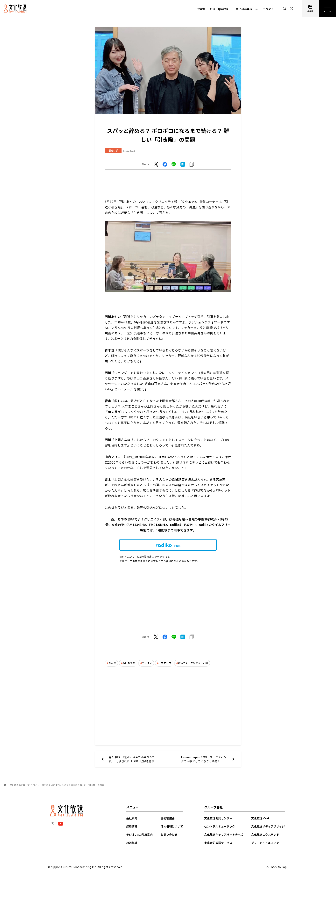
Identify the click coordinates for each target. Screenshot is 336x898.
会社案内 (131, 818)
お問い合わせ (169, 834)
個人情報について (172, 826)
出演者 (201, 9)
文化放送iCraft (261, 818)
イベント (268, 9)
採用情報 (131, 826)
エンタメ (147, 663)
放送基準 (131, 843)
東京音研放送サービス (218, 843)
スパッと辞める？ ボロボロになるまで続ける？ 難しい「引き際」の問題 (68, 784)
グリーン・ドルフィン (265, 843)
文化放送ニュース (247, 9)
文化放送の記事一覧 (20, 784)
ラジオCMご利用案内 (139, 834)
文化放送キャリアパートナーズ (223, 834)
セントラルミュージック (219, 826)
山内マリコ (164, 663)
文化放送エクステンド (265, 834)
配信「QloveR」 (220, 9)
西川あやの (128, 663)
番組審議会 (168, 818)
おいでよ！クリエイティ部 (193, 663)
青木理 (112, 663)
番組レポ (113, 150)
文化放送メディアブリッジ (268, 826)
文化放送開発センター (218, 818)
